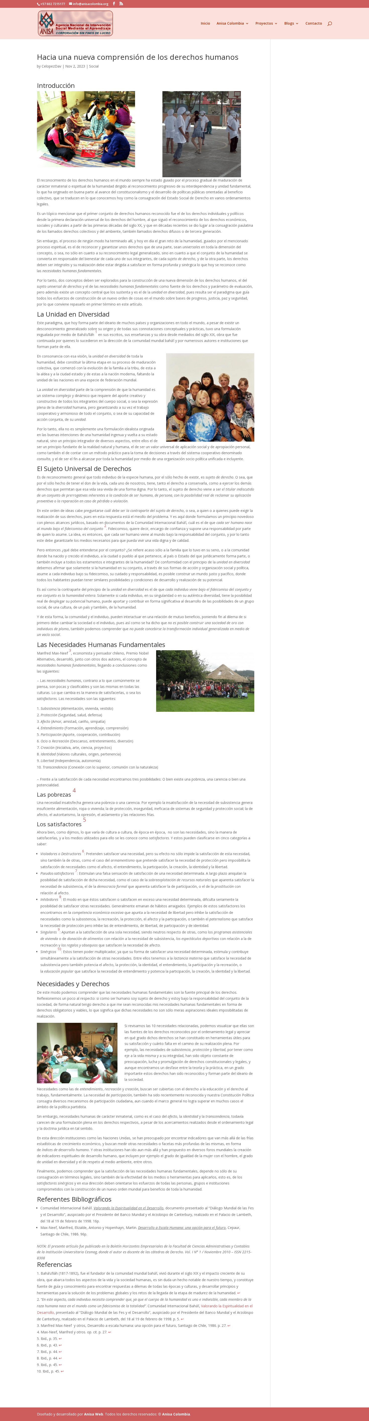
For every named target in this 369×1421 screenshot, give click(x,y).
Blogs (289, 24)
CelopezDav (51, 66)
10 (59, 948)
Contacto (313, 24)
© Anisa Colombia (174, 1414)
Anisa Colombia (230, 24)
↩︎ (238, 1292)
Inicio (205, 24)
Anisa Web (93, 1414)
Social (94, 66)
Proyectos (264, 24)
